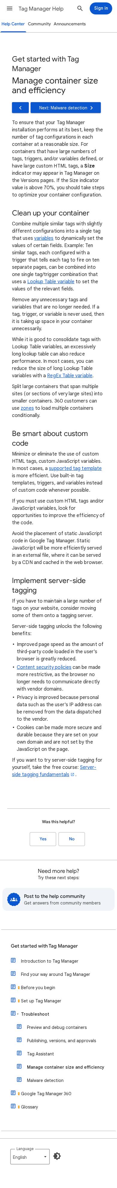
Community (39, 24)
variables (44, 238)
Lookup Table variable (51, 282)
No (71, 839)
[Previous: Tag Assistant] (20, 107)
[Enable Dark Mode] (57, 1156)
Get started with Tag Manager (44, 946)
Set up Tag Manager (41, 1001)
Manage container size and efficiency (65, 1067)
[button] (9, 8)
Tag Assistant (40, 1054)
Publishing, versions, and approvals (61, 1040)
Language (25, 1148)
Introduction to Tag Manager (49, 961)
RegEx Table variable (69, 376)
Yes (43, 839)
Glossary (29, 1107)
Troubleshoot (35, 1014)
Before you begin (38, 987)
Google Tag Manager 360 (46, 1093)
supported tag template (75, 468)
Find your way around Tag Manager (55, 974)
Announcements (70, 24)
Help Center (13, 24)
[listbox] (30, 1156)
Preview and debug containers (57, 1027)
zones (27, 408)
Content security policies (44, 667)
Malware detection (45, 1080)
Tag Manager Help (41, 8)
